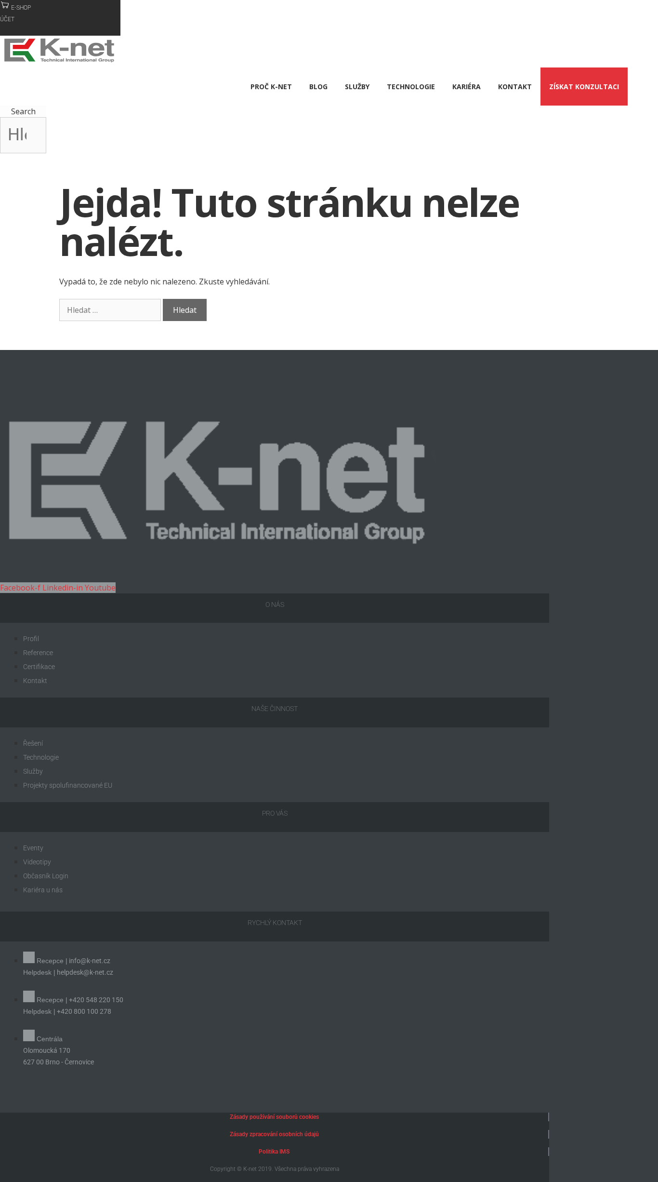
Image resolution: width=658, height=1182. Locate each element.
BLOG (318, 86)
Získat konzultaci (584, 86)
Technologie (411, 86)
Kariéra (466, 86)
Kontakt (515, 86)
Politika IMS (274, 1151)
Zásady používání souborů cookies (274, 1117)
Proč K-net (271, 86)
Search (23, 111)
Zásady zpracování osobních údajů (274, 1134)
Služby (357, 86)
